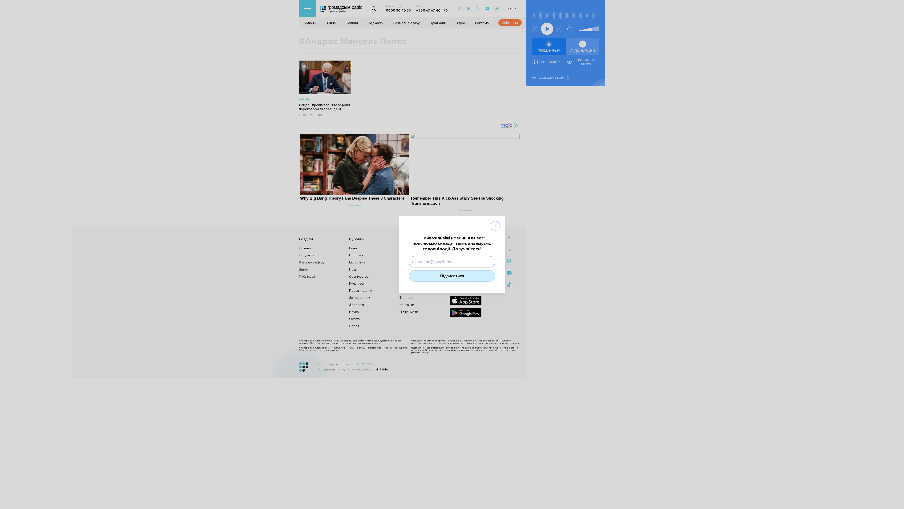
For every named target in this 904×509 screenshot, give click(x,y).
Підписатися (452, 275)
